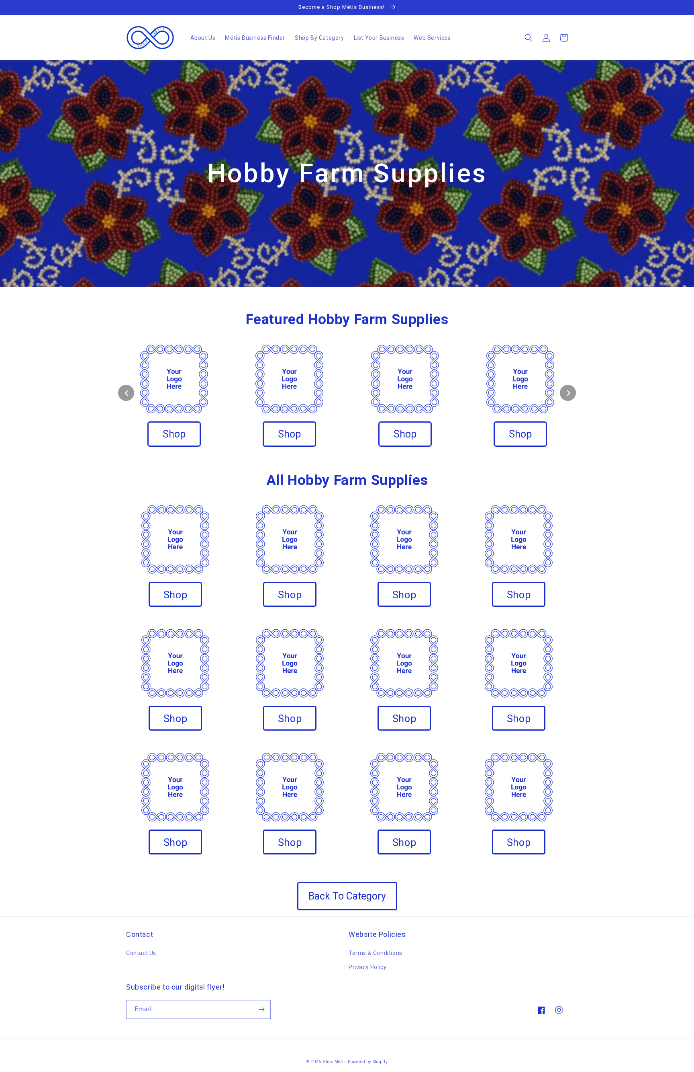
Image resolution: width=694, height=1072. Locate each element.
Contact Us (141, 953)
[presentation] (126, 393)
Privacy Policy (367, 967)
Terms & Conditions (375, 953)
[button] (528, 38)
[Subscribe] (261, 1009)
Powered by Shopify (368, 1062)
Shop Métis (334, 1062)
